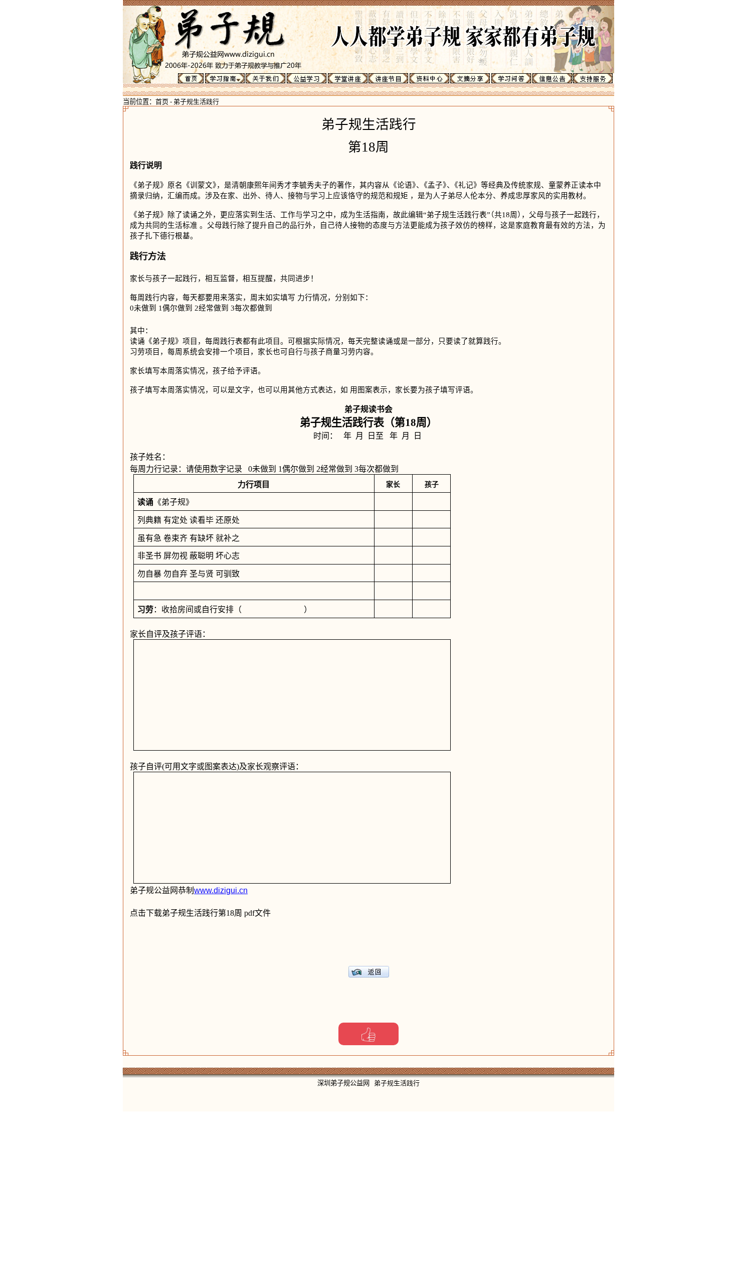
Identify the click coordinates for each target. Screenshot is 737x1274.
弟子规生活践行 (196, 101)
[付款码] (368, 1034)
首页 (161, 101)
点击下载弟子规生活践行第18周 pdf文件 (200, 913)
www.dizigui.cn (221, 890)
